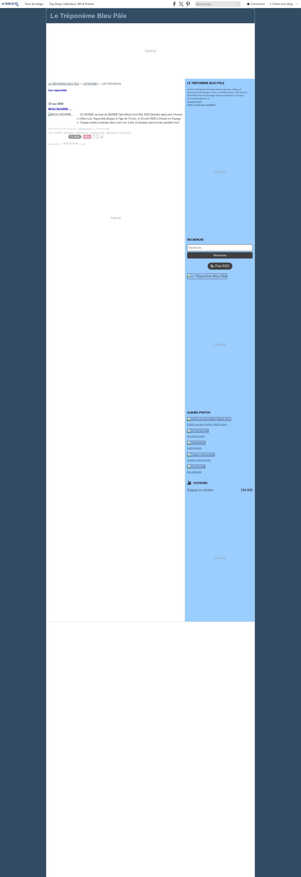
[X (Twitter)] (181, 4)
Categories (90, 83)
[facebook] (174, 4)
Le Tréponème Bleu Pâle (63, 83)
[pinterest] (187, 4)
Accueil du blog (194, 101)
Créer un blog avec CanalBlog (201, 105)
